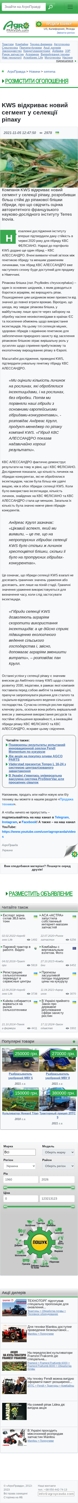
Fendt (40, 1385)
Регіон (8, 1160)
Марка (8, 1146)
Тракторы (33, 1311)
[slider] (5, 1187)
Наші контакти (47, 1485)
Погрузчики (47, 1333)
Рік (5, 1173)
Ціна (6, 1192)
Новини (34, 71)
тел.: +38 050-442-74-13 (52, 1489)
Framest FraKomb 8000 (41, 1365)
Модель (48, 1146)
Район (47, 1160)
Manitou (32, 1333)
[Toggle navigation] (70, 7)
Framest (32, 1362)
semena (49, 71)
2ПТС (31, 1385)
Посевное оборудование (43, 1314)
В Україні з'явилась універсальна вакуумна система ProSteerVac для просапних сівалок (36, 779)
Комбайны (67, 1385)
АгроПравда (16, 71)
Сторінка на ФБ (13, 1497)
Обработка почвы (53, 1311)
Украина (7, 850)
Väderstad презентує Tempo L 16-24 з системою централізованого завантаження (37, 767)
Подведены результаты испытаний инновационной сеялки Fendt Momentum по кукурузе (37, 748)
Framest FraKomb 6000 (54, 1362)
